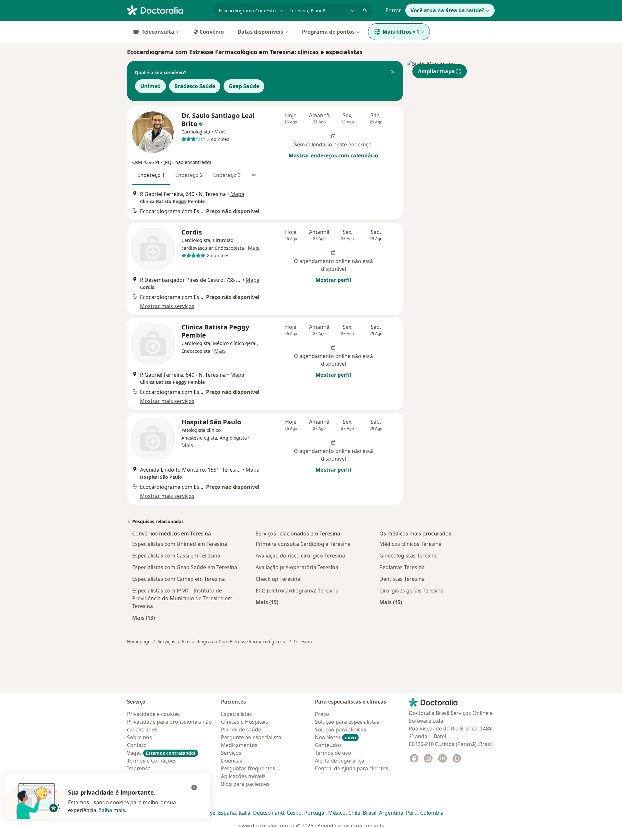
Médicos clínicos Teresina (410, 543)
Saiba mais (112, 810)
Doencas (231, 760)
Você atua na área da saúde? (447, 10)
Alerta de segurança (339, 760)
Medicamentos (239, 745)
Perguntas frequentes (248, 768)
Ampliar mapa (436, 71)
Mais (220, 131)
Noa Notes (335, 737)
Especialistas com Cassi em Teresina (176, 555)
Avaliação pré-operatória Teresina (297, 567)
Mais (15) (267, 602)
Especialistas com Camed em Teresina (178, 578)
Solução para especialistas (347, 721)
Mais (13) (143, 617)
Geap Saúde (244, 86)
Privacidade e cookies (153, 714)
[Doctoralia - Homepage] (167, 9)
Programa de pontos (328, 31)
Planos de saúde (241, 729)
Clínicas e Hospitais (244, 721)
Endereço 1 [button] (151, 174)
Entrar (393, 10)
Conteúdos (328, 745)
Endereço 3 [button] (227, 174)
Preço (322, 714)
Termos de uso (333, 752)
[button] (392, 72)
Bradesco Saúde (194, 86)
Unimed (150, 86)
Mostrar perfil (333, 279)
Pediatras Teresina (402, 567)
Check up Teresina (278, 578)
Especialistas (236, 714)
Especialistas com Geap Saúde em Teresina (184, 567)
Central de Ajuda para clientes (351, 768)
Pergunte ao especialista (251, 737)
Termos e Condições (152, 760)
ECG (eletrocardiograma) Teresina (297, 590)
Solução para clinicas (340, 729)
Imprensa (139, 768)
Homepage (139, 641)
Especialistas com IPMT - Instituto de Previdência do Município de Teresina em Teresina (182, 598)
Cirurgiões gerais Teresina (411, 590)
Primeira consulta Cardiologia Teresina (303, 543)
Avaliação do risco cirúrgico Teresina (300, 555)
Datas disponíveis (260, 31)
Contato (137, 745)
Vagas (161, 752)
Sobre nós (139, 737)
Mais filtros (401, 31)
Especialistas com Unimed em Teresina (179, 543)
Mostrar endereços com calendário (333, 155)
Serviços (166, 641)
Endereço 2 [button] (189, 174)
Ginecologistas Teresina (408, 555)
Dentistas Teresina (402, 578)
